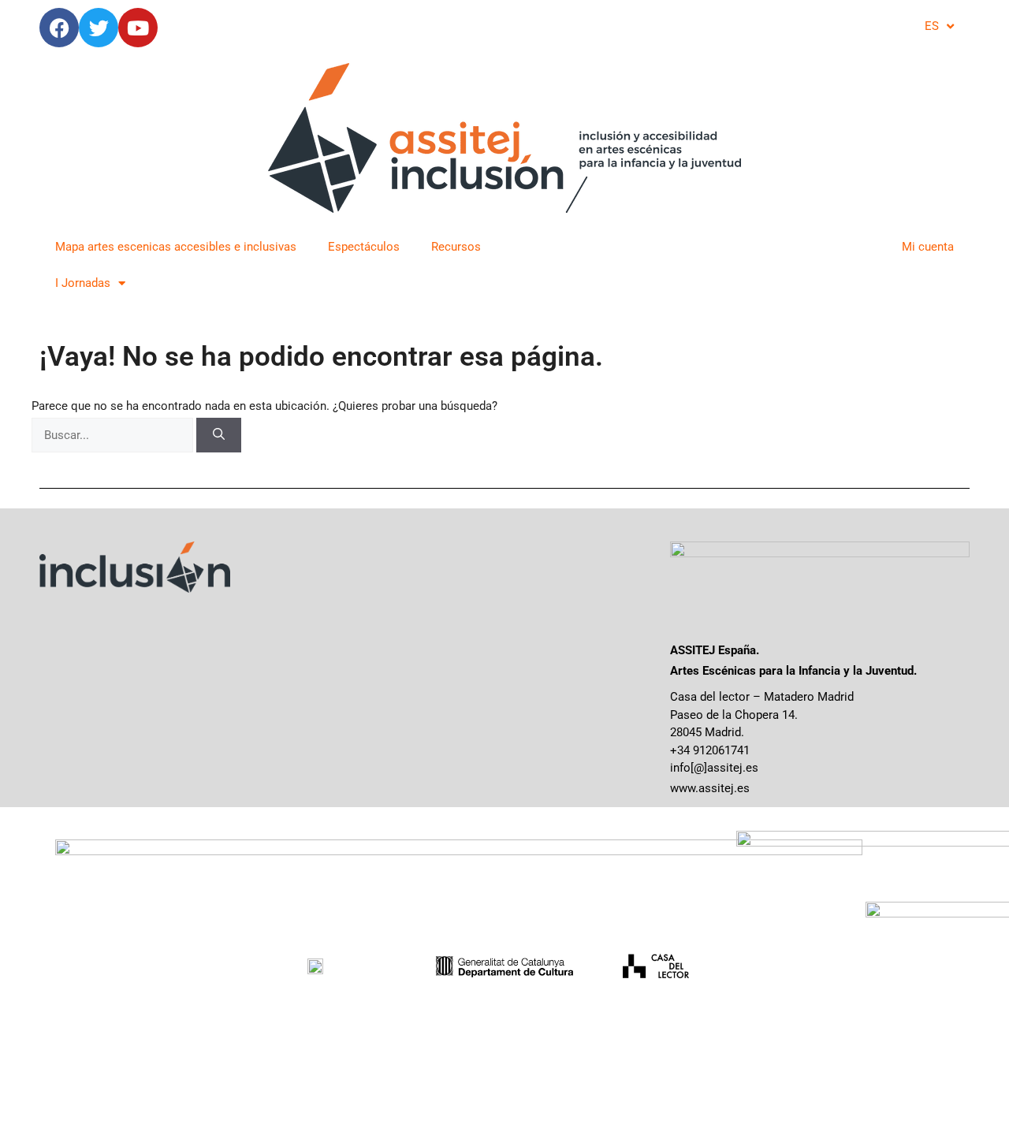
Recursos (456, 247)
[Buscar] (218, 435)
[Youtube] (138, 27)
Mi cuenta (928, 247)
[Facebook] (59, 27)
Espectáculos (364, 247)
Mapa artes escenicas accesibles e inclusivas (175, 247)
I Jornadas (82, 283)
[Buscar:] (114, 435)
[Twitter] (98, 27)
